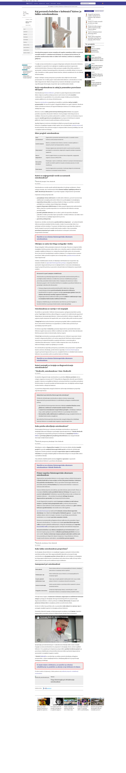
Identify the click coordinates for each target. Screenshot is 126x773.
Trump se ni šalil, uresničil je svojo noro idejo (95, 22)
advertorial (25, 31)
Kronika (58, 3)
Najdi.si (31, 0)
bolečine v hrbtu (26, 44)
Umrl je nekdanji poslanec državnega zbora (95, 32)
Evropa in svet (42, 3)
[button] (23, 3)
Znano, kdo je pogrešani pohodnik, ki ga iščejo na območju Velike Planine (94, 38)
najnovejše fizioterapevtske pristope (56, 262)
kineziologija (26, 39)
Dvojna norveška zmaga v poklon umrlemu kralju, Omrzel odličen (94, 28)
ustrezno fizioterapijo (72, 349)
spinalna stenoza (76, 125)
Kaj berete (89, 11)
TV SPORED (24, 0)
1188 (37, 0)
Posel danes (53, 3)
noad (24, 29)
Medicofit (25, 34)
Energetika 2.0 (51, 6)
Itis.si (34, 0)
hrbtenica (25, 42)
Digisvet (48, 3)
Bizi (28, 0)
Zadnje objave (99, 11)
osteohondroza (26, 50)
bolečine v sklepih (27, 52)
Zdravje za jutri (67, 6)
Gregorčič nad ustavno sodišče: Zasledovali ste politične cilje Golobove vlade (94, 17)
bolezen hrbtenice (49, 92)
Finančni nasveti (74, 6)
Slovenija (36, 3)
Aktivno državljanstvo (59, 6)
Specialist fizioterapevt (43, 511)
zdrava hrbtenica (26, 47)
